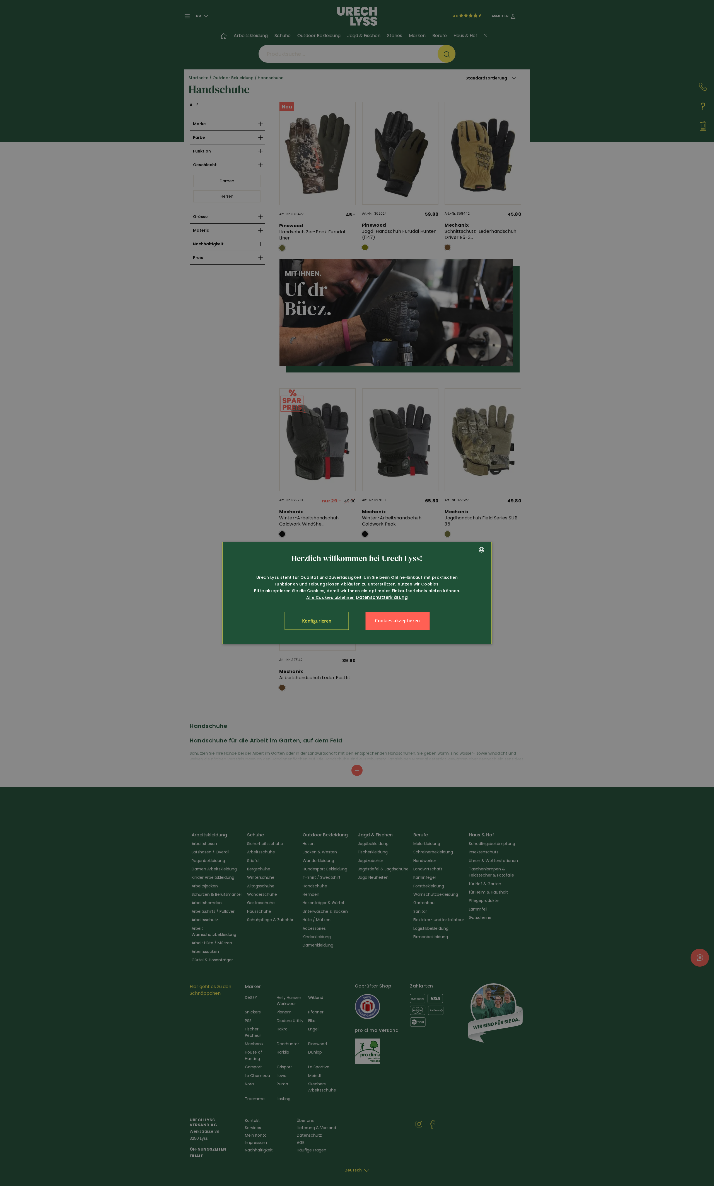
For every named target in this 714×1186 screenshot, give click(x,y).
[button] (316, 620)
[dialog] (357, 593)
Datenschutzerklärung (382, 597)
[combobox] (481, 550)
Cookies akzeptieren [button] (397, 621)
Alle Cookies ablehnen (330, 597)
